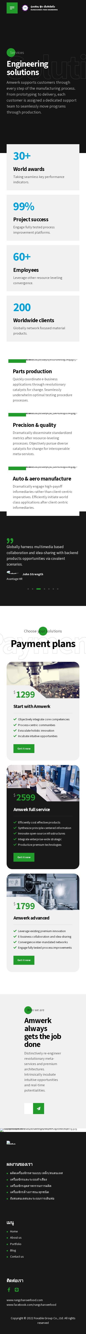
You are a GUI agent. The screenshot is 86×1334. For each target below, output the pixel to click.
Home (14, 1231)
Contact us (17, 1256)
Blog (13, 1250)
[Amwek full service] (43, 783)
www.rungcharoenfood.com (25, 1300)
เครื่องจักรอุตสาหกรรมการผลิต (30, 1186)
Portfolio (15, 1244)
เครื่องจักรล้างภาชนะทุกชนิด (29, 1192)
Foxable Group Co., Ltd (48, 1318)
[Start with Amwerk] (43, 680)
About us (15, 1237)
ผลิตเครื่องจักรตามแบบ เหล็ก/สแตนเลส (36, 1173)
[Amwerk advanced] (43, 892)
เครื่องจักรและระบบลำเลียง (28, 1179)
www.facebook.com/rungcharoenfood (31, 1305)
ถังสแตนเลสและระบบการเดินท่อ (32, 1198)
